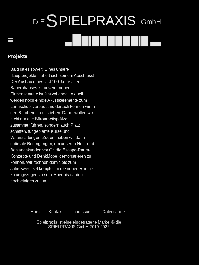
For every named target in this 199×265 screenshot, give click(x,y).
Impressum (81, 212)
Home (36, 212)
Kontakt (55, 212)
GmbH (151, 22)
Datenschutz (113, 212)
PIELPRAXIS (97, 20)
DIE (39, 22)
